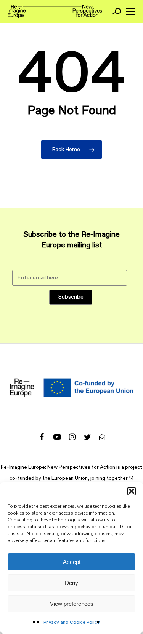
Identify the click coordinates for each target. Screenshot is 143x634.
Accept (71, 562)
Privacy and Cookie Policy (71, 623)
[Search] (116, 11)
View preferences (71, 604)
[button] (131, 491)
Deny (71, 583)
